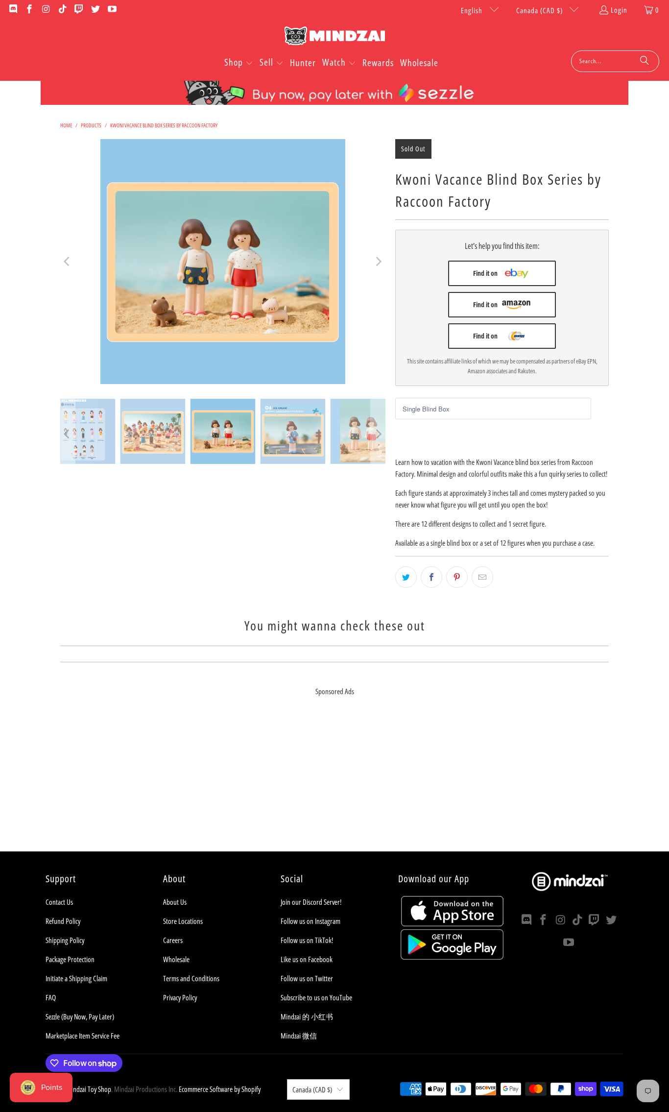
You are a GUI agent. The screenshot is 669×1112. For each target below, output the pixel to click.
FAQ (51, 997)
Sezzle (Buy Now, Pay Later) (80, 1016)
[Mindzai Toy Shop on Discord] (12, 10)
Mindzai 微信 (299, 1035)
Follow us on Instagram (310, 921)
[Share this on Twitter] (406, 577)
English (472, 10)
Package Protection (70, 959)
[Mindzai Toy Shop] (335, 37)
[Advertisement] (334, 782)
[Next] (378, 261)
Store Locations (183, 921)
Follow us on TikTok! (307, 940)
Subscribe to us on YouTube (316, 997)
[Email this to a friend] (482, 577)
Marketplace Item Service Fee (82, 1035)
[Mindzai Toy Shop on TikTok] (62, 10)
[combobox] (615, 61)
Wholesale (176, 959)
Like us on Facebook (307, 959)
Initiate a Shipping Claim (76, 978)
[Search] (644, 61)
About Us (175, 902)
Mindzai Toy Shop (88, 1089)
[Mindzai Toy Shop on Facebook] (29, 10)
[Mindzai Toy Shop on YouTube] (111, 10)
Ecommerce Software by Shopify (220, 1089)
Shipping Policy (65, 940)
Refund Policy (63, 921)
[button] (238, 63)
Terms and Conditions (191, 978)
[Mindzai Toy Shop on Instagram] (45, 10)
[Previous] (67, 261)
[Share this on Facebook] (431, 577)
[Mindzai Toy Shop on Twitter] (95, 10)
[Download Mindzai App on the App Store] (452, 923)
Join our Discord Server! (311, 902)
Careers (173, 940)
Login (619, 10)
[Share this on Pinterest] (457, 577)
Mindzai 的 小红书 (307, 1016)
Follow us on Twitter (307, 978)
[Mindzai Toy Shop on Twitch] (78, 10)
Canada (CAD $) (540, 10)
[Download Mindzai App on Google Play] (452, 957)
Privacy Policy (180, 997)
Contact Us (59, 902)
